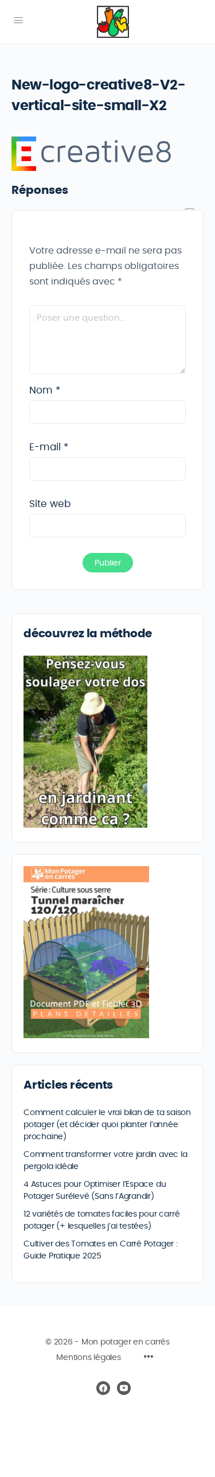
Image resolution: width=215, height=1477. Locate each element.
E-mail (48, 447)
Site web (50, 504)
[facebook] (103, 1388)
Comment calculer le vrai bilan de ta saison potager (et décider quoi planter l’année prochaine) (107, 1125)
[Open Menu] (18, 20)
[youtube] (124, 1388)
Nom (44, 390)
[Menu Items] (148, 1358)
